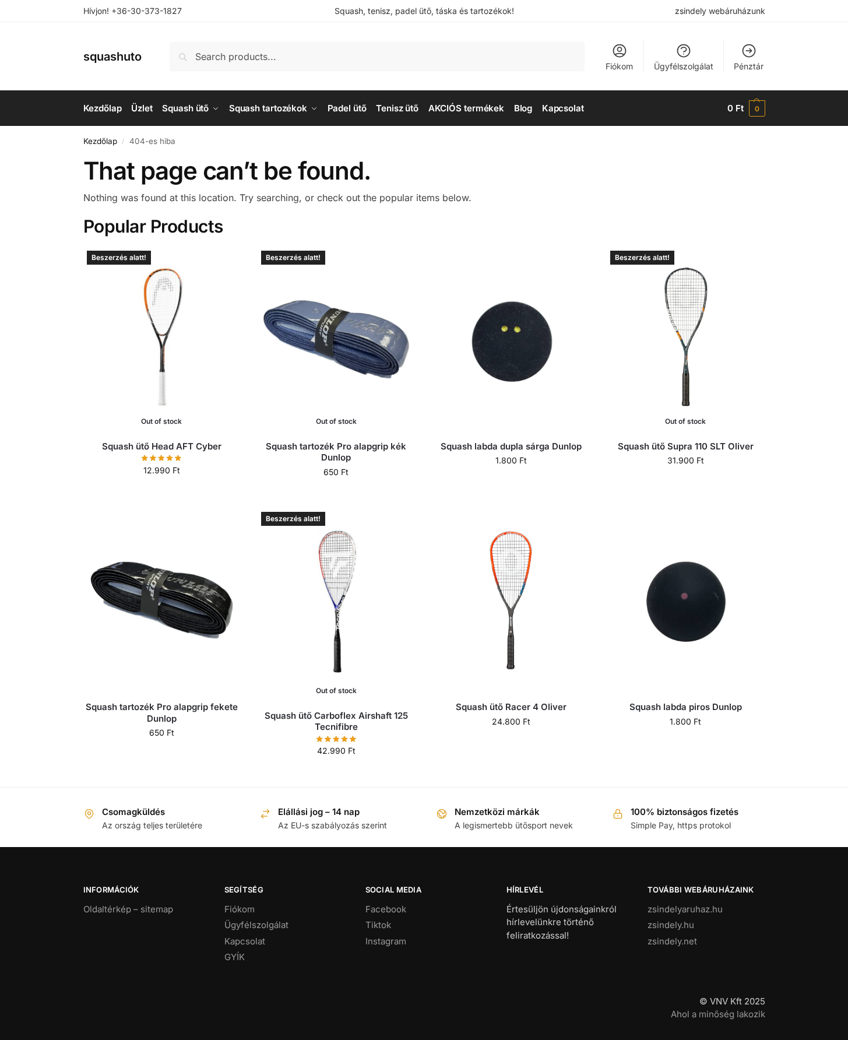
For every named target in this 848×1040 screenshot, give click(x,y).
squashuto (112, 57)
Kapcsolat (244, 941)
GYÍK (234, 956)
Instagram (385, 941)
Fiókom (619, 66)
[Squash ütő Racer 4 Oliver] (511, 600)
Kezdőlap (100, 141)
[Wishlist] (222, 264)
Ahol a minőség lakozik (718, 1014)
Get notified (161, 495)
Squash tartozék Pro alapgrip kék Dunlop (336, 452)
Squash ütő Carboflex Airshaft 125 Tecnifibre (336, 721)
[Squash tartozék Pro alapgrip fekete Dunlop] (162, 600)
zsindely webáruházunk (720, 11)
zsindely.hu (671, 924)
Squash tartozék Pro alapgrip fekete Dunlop (162, 712)
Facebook (385, 909)
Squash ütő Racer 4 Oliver (511, 706)
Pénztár (748, 66)
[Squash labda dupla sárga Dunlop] (511, 339)
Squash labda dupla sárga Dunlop (511, 446)
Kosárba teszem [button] (510, 485)
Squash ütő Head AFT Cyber (161, 446)
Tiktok (378, 924)
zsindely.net (672, 941)
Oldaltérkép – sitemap (128, 909)
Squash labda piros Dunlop (685, 706)
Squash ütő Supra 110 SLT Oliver (686, 446)
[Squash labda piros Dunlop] (685, 600)
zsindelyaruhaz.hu (685, 909)
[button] (746, 108)
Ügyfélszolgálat (683, 66)
